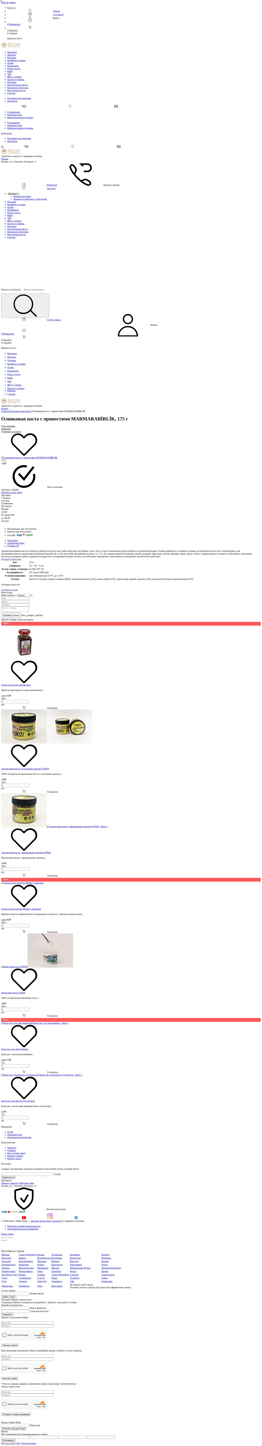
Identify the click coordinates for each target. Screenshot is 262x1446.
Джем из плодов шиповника (16, 685)
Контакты (12, 101)
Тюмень (23, 1281)
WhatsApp (52, 185)
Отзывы (11, 1150)
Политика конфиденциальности (23, 1226)
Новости (11, 1147)
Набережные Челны (80, 1268)
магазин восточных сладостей (46, 1221)
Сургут (41, 1278)
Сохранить (7, 1314)
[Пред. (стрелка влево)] (2, 1240)
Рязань (22, 1274)
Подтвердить (8, 1440)
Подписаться (8, 1177)
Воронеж (106, 1258)
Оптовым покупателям (19, 98)
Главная (5, 411)
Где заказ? (58, 14)
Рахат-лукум (13, 68)
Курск (104, 1264)
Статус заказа (54, 319)
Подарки (11, 82)
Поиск (56, 11)
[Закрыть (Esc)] (2, 1237)
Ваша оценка (9, 595)
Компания (6, 133)
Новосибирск (26, 1271)
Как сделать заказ (16, 1153)
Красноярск (76, 1264)
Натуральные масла (17, 85)
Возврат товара (15, 1156)
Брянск (22, 1258)
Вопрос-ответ (14, 1158)
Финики (11, 55)
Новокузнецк (8, 1271)
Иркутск (74, 1261)
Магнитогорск (26, 1268)
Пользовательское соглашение (23, 1229)
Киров (40, 1264)
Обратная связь (26, 1183)
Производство (14, 115)
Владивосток (44, 1258)
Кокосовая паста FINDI (13, 992)
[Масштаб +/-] (11, 1237)
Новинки (12, 52)
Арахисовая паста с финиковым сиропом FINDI (26, 852)
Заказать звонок (9, 1183)
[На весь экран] (8, 1237)
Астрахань (56, 1254)
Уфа (72, 1281)
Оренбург (56, 1271)
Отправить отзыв (11, 615)
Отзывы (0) (13, 546)
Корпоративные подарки (20, 117)
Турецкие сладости (11, 431)
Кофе (10, 71)
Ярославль (56, 1286)
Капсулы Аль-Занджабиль (14, 1049)
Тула (4, 1281)
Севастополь (108, 1274)
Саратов (74, 1274)
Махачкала (42, 1268)
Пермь (104, 1271)
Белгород (6, 1258)
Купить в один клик (11, 492)
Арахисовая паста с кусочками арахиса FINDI (25, 768)
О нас (10, 1132)
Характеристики (15, 543)
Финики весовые (22, 196)
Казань (4, 159)
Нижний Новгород (111, 1268)
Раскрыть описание (11, 559)
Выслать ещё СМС (11, 1443)
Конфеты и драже (16, 60)
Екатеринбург (26, 1261)
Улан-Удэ (42, 1281)
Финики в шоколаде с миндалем (30, 199)
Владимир (56, 1258)
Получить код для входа (13, 1429)
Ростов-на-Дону (10, 1274)
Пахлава (11, 57)
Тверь (54, 1278)
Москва (6, 1254)
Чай (9, 74)
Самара (41, 1274)
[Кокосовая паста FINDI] (37, 966)
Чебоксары (7, 1286)
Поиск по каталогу (11, 289)
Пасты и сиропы (15, 79)
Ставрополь (25, 1278)
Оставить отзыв (9, 589)
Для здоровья (8, 426)
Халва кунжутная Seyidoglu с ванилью (21, 909)
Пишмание (13, 66)
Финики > (13, 193)
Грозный (6, 1261)
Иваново (41, 1261)
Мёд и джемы (14, 76)
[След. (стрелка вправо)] (5, 1240)
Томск (104, 1278)
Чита (39, 1286)
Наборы (11, 390)
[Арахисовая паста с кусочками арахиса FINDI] (46, 742)
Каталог (11, 7)
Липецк (6, 1268)
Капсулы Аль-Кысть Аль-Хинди (18, 1101)
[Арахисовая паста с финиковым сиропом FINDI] (54, 826)
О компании (13, 112)
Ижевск (55, 1261)
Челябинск (24, 1286)
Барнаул (105, 1254)
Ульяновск (56, 1281)
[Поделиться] (5, 1237)
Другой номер (28, 1443)
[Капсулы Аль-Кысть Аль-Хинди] (41, 1075)
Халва (10, 63)
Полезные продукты (17, 87)
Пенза (73, 1271)
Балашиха (75, 1254)
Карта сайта (7, 1234)
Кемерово (24, 1264)
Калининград (9, 1264)
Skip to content (8, 2)
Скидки (11, 93)
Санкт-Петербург (28, 1254)
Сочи (4, 1278)
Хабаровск (107, 1281)
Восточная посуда (16, 90)
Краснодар (56, 1264)
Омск (40, 1271)
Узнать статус (8, 1297)
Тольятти (74, 1278)
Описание (12, 540)
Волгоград (75, 1258)
